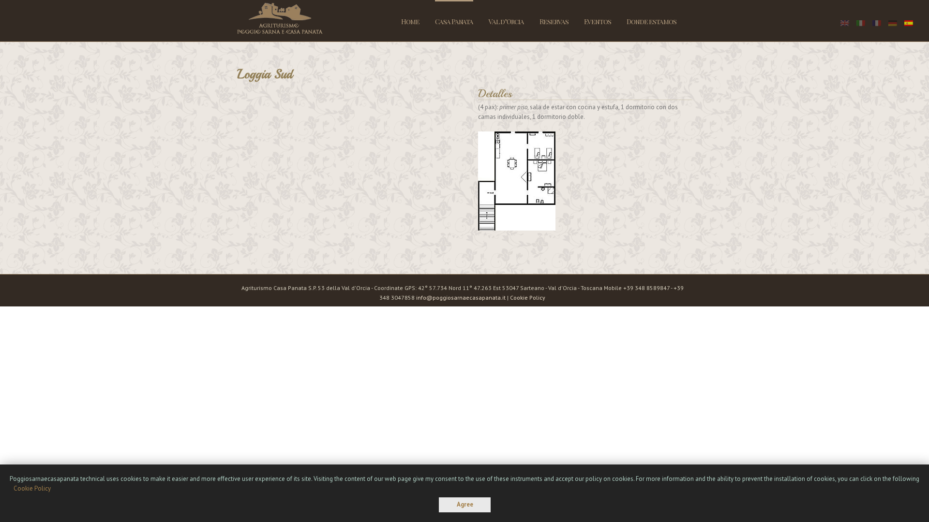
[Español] (908, 23)
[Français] (876, 23)
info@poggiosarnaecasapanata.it (461, 297)
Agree (465, 504)
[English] (844, 23)
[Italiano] (860, 23)
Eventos (597, 21)
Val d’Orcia (506, 21)
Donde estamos (651, 21)
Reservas (554, 21)
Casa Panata (454, 21)
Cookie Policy (527, 297)
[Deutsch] (892, 23)
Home (410, 21)
